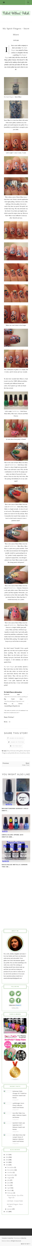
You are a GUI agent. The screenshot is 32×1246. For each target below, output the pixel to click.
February (10, 1193)
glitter (21, 751)
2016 (7, 1157)
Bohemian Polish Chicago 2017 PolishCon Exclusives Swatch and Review (19, 1094)
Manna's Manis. (6, 1241)
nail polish (10, 753)
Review (17, 753)
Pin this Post (17, 746)
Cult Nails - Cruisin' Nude (15, 1201)
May (8, 1185)
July (8, 1180)
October (10, 1172)
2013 (7, 1165)
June (8, 1183)
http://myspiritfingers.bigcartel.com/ (14, 701)
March (9, 1190)
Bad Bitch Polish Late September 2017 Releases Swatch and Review (19, 1126)
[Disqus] (16, 900)
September (10, 1175)
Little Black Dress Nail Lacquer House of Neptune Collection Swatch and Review (19, 1138)
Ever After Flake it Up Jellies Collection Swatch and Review (19, 1115)
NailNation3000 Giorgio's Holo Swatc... (15, 809)
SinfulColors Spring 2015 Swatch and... (12, 836)
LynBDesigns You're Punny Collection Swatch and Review (18, 1105)
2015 (7, 1160)
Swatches (23, 753)
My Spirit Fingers (9, 97)
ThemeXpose (17, 1238)
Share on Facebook (17, 738)
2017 (7, 1155)
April (9, 1188)
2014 (7, 1162)
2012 (7, 1212)
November (10, 1170)
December (10, 1167)
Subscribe (15, 1008)
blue (8, 751)
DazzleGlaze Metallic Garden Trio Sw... (14, 866)
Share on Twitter (17, 742)
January (9, 1209)
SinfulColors (15, 411)
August (9, 1178)
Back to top (25, 1243)
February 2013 (14, 751)
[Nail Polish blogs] (15, 1080)
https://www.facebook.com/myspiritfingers (16, 696)
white (28, 753)
